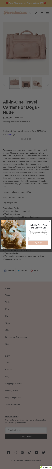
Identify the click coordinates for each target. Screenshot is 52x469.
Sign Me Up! (38, 243)
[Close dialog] (49, 222)
